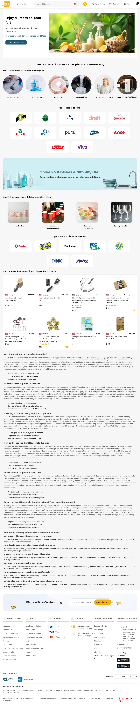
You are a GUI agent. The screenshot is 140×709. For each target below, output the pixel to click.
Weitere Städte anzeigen (104, 656)
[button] (99, 4)
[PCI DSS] (8, 679)
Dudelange (98, 630)
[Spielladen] (123, 667)
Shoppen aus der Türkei (11, 693)
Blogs (28, 652)
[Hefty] (82, 261)
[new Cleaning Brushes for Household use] (19, 285)
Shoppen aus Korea (91, 690)
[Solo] (119, 132)
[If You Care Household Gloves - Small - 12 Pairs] (120, 323)
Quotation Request (10, 633)
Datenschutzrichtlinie (68, 699)
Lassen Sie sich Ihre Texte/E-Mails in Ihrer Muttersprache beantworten (129, 636)
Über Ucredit (31, 645)
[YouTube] (127, 699)
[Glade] (45, 132)
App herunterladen (33, 626)
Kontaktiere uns (94, 699)
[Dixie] (58, 261)
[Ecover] (95, 246)
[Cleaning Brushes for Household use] (53, 285)
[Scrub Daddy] (45, 246)
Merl (96, 648)
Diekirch (97, 652)
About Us (6, 626)
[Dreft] (95, 118)
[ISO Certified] (24, 679)
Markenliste (30, 630)
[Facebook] (119, 699)
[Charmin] (95, 132)
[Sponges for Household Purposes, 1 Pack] (87, 323)
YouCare (132, 334)
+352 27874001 (126, 648)
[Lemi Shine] (119, 246)
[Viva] (82, 147)
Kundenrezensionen (33, 633)
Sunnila (99, 334)
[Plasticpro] (70, 246)
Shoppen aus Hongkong (72, 690)
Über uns (82, 699)
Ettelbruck (98, 645)
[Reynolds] (58, 147)
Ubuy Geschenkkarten (34, 648)
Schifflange (98, 633)
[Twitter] (131, 699)
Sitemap (6, 641)
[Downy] (70, 118)
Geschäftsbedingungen (48, 699)
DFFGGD (31, 295)
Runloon (99, 295)
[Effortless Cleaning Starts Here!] (92, 33)
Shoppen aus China (108, 690)
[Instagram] (123, 699)
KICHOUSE (64, 334)
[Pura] (70, 132)
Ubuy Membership (10, 659)
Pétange (97, 641)
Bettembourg (99, 637)
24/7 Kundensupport (129, 628)
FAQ (27, 641)
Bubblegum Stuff (129, 295)
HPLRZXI (31, 334)
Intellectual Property (11, 637)
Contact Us (7, 630)
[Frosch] (21, 132)
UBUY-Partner (31, 656)
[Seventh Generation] (45, 118)
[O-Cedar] (21, 246)
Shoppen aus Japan (53, 690)
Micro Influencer (9, 656)
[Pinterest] (120, 701)
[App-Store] (123, 661)
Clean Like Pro (14, 42)
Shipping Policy (9, 652)
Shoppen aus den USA (10, 690)
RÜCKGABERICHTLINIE (34, 637)
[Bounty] (21, 118)
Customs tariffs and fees (13, 648)
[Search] (85, 4)
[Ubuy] (6, 4)
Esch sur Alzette (100, 626)
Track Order (7, 645)
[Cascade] (119, 118)
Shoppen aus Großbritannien (32, 690)
